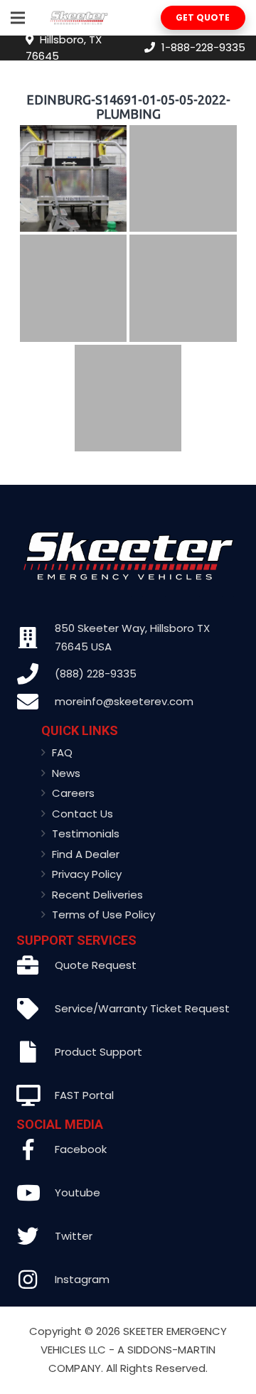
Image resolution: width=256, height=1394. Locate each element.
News (66, 773)
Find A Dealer (85, 854)
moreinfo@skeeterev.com (124, 701)
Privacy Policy (87, 874)
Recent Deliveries (97, 894)
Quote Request (96, 965)
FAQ (62, 752)
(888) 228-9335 (96, 673)
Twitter (73, 1235)
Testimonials (85, 833)
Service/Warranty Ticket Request (142, 1008)
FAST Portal (84, 1095)
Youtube (77, 1192)
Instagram (82, 1279)
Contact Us (82, 813)
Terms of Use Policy (103, 914)
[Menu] (17, 18)
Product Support (98, 1051)
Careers (73, 793)
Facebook (81, 1149)
